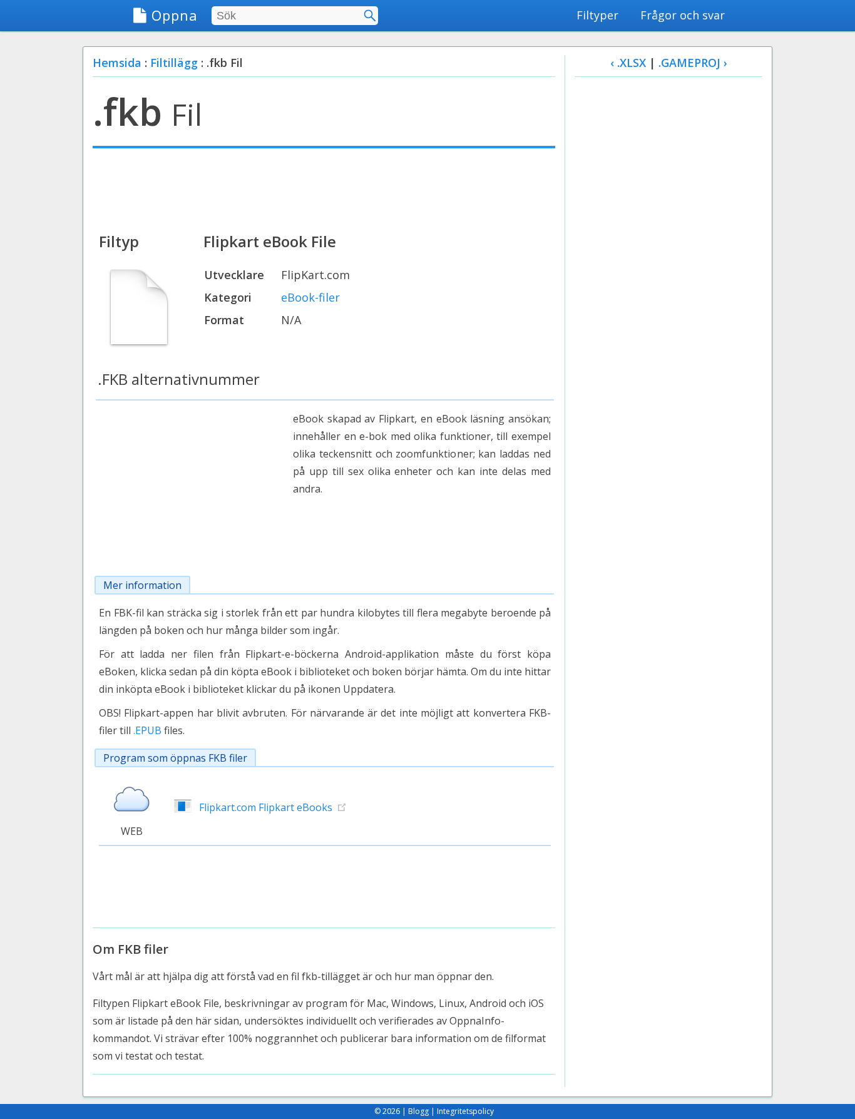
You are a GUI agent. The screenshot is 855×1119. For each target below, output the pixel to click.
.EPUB (147, 730)
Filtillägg (174, 62)
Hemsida (117, 62)
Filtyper (597, 15)
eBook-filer (310, 297)
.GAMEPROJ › (692, 62)
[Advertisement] (324, 189)
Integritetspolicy (465, 1111)
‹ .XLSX (628, 62)
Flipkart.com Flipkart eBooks (265, 807)
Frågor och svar (682, 15)
